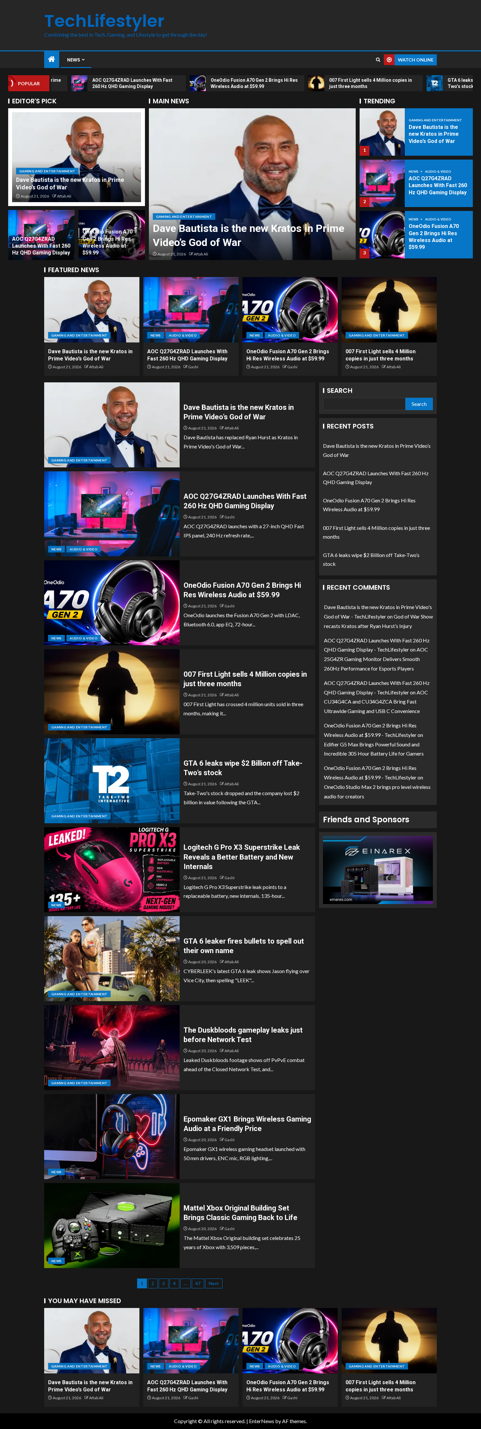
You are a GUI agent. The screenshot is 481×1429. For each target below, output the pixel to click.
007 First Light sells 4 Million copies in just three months (435, 237)
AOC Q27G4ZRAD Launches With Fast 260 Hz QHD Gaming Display (41, 246)
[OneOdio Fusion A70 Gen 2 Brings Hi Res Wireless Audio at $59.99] (382, 183)
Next (214, 1283)
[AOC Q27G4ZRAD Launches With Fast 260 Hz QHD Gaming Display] (252, 184)
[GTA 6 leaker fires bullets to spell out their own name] (112, 958)
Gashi (199, 254)
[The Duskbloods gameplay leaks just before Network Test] (112, 1047)
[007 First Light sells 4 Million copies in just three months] (382, 234)
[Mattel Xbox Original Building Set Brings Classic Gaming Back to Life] (112, 1225)
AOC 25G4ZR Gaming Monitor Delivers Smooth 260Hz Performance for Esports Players (376, 658)
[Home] (51, 59)
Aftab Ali (64, 196)
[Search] (378, 59)
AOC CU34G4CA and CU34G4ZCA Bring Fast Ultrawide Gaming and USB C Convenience (376, 701)
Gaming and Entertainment (47, 171)
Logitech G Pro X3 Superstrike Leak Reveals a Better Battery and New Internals (242, 857)
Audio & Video (188, 216)
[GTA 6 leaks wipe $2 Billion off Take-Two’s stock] (112, 780)
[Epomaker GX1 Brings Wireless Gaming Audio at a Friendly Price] (112, 1136)
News (73, 60)
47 (198, 1283)
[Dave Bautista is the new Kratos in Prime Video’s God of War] (76, 157)
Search (339, 390)
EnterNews (261, 1421)
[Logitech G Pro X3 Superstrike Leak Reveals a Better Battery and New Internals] (112, 869)
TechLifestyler (104, 21)
